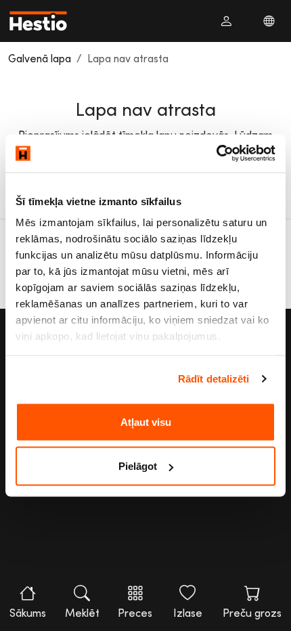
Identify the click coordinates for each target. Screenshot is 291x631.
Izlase (187, 612)
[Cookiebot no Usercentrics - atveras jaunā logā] (216, 153)
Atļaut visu (145, 421)
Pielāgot (137, 466)
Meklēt (82, 612)
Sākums (27, 612)
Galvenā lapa (39, 58)
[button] (226, 21)
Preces (135, 612)
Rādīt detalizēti (214, 379)
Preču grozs (252, 612)
